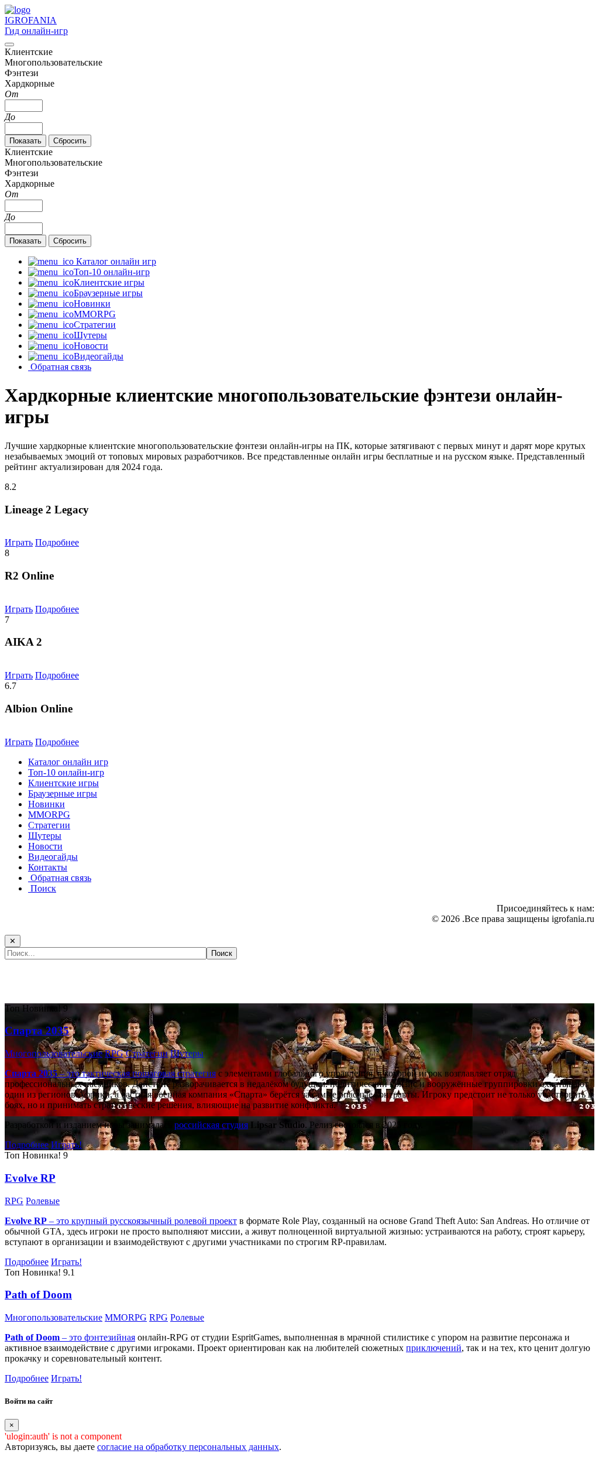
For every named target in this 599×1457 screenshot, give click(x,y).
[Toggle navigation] (9, 44)
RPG (114, 1053)
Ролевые (43, 1201)
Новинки (46, 804)
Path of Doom (38, 1294)
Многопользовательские (53, 1053)
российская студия (211, 1125)
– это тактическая (68, 1073)
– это (44, 1337)
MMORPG (49, 815)
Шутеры (44, 836)
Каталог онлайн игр (68, 762)
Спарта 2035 (37, 1030)
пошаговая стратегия (174, 1073)
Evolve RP (30, 1178)
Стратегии (49, 825)
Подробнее (57, 542)
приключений (434, 1348)
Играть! (66, 1145)
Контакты (47, 867)
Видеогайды (53, 857)
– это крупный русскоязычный (89, 1221)
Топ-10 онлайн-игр (66, 772)
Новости (45, 846)
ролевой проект (205, 1221)
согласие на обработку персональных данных (188, 1447)
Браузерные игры (62, 793)
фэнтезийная (109, 1337)
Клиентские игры (63, 783)
